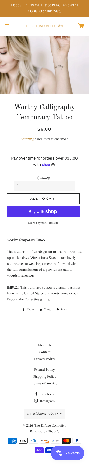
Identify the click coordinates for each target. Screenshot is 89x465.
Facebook (46, 394)
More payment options (43, 222)
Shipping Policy (44, 376)
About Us (44, 345)
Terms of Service (44, 383)
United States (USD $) (42, 414)
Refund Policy (44, 369)
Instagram (47, 401)
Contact (44, 352)
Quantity (43, 178)
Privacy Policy (44, 359)
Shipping (27, 139)
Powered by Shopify (44, 431)
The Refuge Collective (50, 425)
